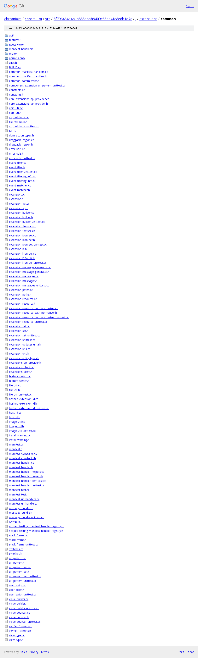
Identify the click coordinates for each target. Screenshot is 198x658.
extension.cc (17, 194)
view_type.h (16, 640)
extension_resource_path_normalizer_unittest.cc (39, 317)
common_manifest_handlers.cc (28, 72)
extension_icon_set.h (22, 240)
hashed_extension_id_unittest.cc (29, 408)
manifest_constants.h (22, 458)
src (47, 18)
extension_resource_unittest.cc (28, 321)
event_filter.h (17, 167)
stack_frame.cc (18, 535)
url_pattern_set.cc (20, 567)
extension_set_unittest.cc (24, 335)
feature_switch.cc (20, 376)
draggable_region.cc (21, 140)
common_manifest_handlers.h (28, 76)
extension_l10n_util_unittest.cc (27, 262)
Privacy (33, 652)
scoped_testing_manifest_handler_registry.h (36, 531)
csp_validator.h (18, 122)
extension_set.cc (19, 326)
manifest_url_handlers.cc (24, 499)
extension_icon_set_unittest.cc (28, 244)
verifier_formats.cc (20, 626)
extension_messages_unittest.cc (29, 285)
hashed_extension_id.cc (23, 399)
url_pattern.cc (17, 558)
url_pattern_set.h (19, 571)
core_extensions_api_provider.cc (29, 99)
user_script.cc (17, 585)
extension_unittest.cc (22, 340)
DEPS (12, 131)
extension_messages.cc (23, 276)
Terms (45, 652)
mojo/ (13, 53)
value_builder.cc (18, 599)
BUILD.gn (15, 67)
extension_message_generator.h (29, 272)
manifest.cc (16, 444)
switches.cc (16, 549)
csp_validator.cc (19, 117)
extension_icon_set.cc (22, 235)
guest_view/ (16, 44)
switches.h (15, 553)
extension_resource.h (22, 303)
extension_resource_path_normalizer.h (33, 312)
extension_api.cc (19, 203)
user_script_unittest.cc (22, 594)
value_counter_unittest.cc (24, 621)
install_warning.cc (20, 435)
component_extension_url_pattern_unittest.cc (37, 85)
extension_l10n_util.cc (22, 253)
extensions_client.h (20, 371)
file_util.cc (15, 385)
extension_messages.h (23, 281)
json (191, 652)
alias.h (13, 62)
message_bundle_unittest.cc (26, 517)
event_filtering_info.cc (22, 176)
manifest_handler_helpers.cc (26, 471)
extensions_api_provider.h (25, 362)
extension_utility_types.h (24, 358)
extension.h (16, 199)
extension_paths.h (20, 294)
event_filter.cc (17, 162)
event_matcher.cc (20, 185)
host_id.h (14, 417)
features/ (14, 40)
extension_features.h (22, 231)
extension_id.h (18, 249)
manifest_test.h (18, 494)
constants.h (16, 94)
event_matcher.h (19, 190)
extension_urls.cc (19, 349)
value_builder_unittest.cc (24, 608)
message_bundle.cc (21, 508)
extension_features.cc (22, 226)
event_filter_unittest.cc (23, 172)
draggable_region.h (21, 144)
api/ (11, 35)
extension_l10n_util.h (22, 258)
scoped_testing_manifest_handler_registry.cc (36, 526)
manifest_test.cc (19, 490)
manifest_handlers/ (21, 49)
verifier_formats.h (20, 631)
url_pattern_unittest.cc (22, 581)
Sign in (190, 6)
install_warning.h (19, 440)
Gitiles (23, 652)
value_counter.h (19, 617)
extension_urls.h (19, 353)
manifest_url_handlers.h (23, 503)
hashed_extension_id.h (23, 403)
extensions (148, 18)
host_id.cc (15, 412)
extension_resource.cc (23, 299)
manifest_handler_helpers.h (26, 476)
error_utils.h (16, 153)
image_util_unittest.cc (22, 431)
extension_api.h (18, 208)
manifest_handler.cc (21, 462)
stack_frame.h (17, 540)
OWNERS (15, 521)
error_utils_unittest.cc (22, 158)
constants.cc (17, 90)
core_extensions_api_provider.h (28, 103)
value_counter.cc (19, 612)
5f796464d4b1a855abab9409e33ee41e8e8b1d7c (93, 18)
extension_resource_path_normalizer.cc (33, 308)
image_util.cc (17, 421)
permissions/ (17, 58)
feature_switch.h (19, 381)
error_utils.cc (17, 149)
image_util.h (16, 426)
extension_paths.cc (21, 290)
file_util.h (14, 390)
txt (181, 652)
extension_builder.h (21, 217)
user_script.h (17, 590)
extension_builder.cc (21, 212)
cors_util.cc (16, 108)
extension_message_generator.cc (30, 267)
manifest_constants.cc (23, 453)
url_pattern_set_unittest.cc (25, 576)
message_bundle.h (20, 512)
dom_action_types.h (21, 135)
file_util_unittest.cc (20, 394)
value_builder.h (18, 603)
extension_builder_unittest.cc (27, 222)
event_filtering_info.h (22, 181)
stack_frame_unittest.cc (23, 544)
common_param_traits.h (24, 81)
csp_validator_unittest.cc (24, 126)
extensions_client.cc (21, 367)
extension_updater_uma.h (25, 344)
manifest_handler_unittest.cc (26, 485)
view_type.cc (17, 635)
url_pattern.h (17, 562)
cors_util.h (15, 112)
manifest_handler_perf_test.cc (27, 481)
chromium (12, 18)
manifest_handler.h (21, 467)
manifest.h (15, 449)
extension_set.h (18, 331)
